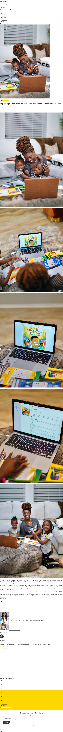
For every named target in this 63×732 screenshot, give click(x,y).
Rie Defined (4, 108)
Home (3, 16)
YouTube (4, 12)
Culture (4, 684)
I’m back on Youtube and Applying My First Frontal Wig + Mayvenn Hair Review (27, 620)
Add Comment (4, 111)
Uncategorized (5, 100)
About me (4, 20)
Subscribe (6, 722)
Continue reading (31, 725)
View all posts (3, 646)
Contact (4, 21)
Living (3, 683)
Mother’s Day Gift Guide (14, 630)
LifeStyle (4, 13)
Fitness (4, 17)
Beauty (4, 18)
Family (3, 14)
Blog (3, 680)
